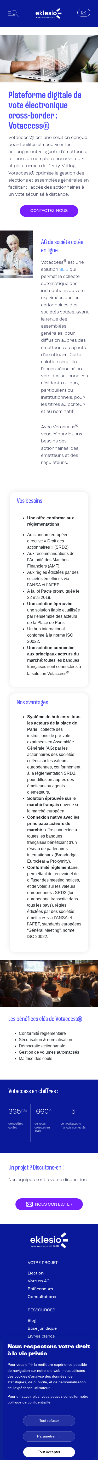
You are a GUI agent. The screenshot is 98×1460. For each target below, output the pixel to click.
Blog (32, 1321)
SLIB (63, 269)
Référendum (40, 1289)
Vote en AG (39, 1281)
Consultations (42, 1297)
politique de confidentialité (29, 1402)
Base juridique (42, 1329)
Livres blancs (41, 1336)
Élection (36, 1273)
